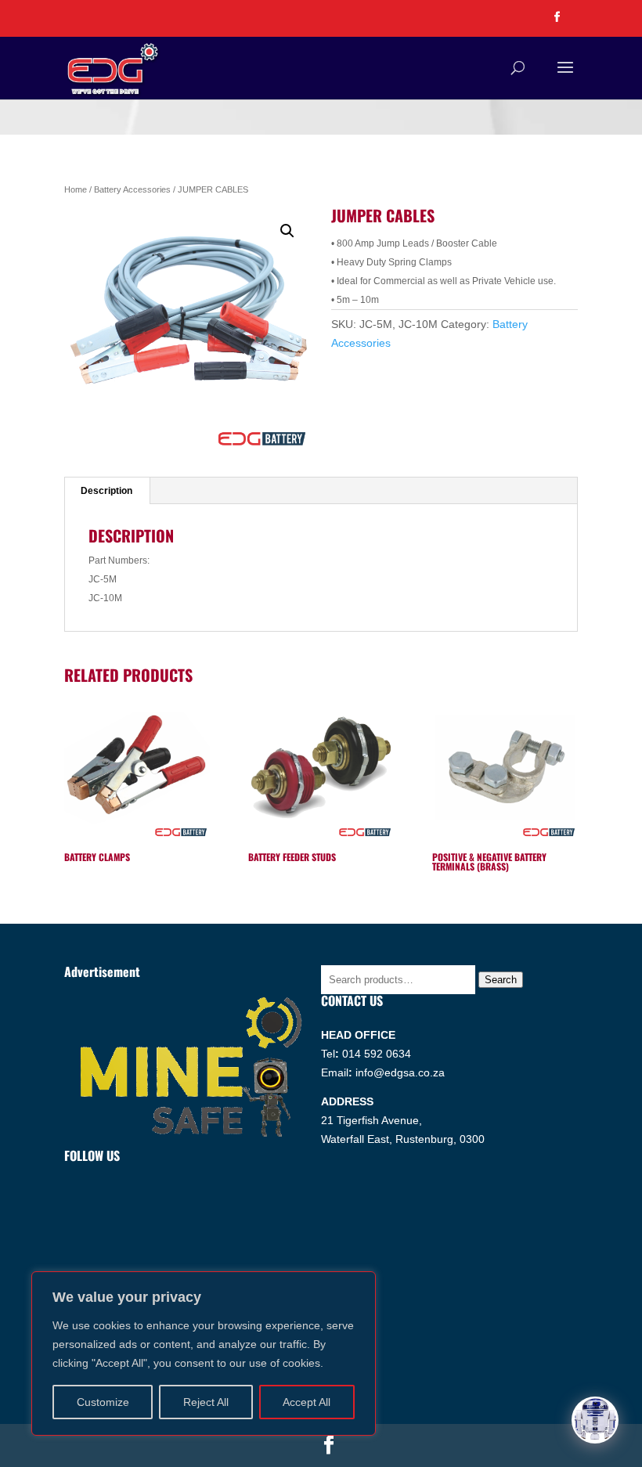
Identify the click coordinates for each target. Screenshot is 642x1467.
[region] (203, 1353)
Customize (103, 1402)
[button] (287, 231)
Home (75, 189)
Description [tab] (106, 490)
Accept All (306, 1402)
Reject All (206, 1402)
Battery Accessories (132, 189)
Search (501, 980)
